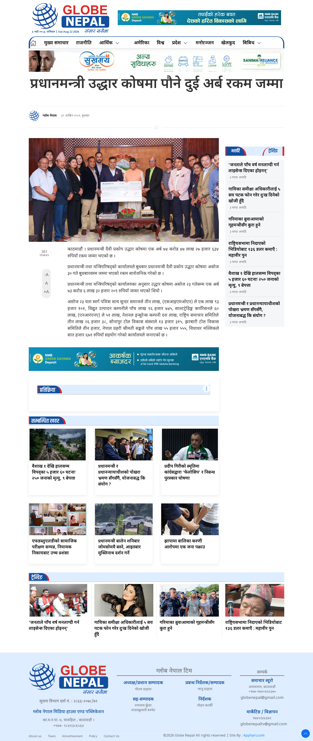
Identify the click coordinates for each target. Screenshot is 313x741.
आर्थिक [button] (106, 43)
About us (35, 736)
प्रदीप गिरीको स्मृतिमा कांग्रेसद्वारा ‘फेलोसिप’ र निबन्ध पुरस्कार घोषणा (189, 472)
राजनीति (84, 43)
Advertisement (72, 736)
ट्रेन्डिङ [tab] (273, 151)
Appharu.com (253, 736)
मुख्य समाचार (56, 43)
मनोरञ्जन (205, 43)
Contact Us (111, 736)
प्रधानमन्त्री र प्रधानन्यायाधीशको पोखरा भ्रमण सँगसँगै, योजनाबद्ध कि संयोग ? (254, 310)
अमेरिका (141, 43)
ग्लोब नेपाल (50, 116)
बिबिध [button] (248, 43)
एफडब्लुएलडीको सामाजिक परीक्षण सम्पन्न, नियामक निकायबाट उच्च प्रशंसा (54, 547)
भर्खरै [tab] (235, 151)
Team (52, 736)
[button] (305, 733)
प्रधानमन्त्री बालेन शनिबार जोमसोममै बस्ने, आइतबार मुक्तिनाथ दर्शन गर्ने (119, 547)
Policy (93, 736)
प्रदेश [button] (176, 43)
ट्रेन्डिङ (37, 577)
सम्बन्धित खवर (45, 421)
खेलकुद (228, 43)
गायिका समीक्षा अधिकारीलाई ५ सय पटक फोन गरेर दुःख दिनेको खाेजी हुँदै (254, 195)
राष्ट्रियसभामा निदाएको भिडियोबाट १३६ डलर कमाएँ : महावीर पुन (252, 249)
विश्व (160, 43)
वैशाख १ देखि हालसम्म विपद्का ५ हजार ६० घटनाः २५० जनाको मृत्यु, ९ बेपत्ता (54, 472)
